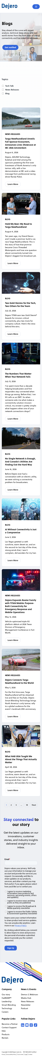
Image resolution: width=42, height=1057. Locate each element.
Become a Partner (10, 1024)
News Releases (27, 1001)
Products (5, 1034)
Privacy (3, 1054)
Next (34, 805)
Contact (30, 1054)
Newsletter (25, 1005)
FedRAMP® (6, 998)
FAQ (3, 1031)
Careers (5, 1012)
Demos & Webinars (29, 994)
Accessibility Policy (11, 1054)
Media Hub (26, 998)
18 (27, 805)
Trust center (20, 1054)
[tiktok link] (35, 1025)
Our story (6, 994)
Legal (26, 1054)
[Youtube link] (27, 1025)
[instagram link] (31, 1025)
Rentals (5, 1038)
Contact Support (9, 1027)
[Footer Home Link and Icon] (12, 980)
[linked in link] (22, 1025)
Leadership (7, 1001)
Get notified (10, 47)
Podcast (24, 1008)
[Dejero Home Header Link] (11, 6)
